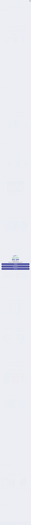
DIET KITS (15, 268)
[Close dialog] (30, 1)
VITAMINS (15, 264)
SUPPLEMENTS (15, 266)
